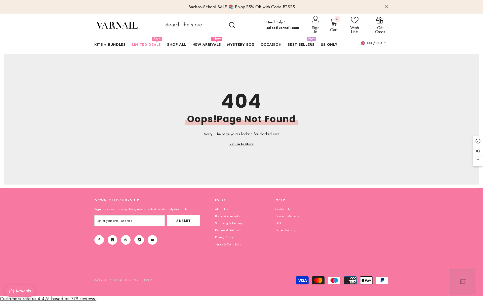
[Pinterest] (126, 240)
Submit (183, 220)
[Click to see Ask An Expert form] (462, 281)
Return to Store (241, 144)
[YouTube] (152, 240)
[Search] (200, 25)
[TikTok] (139, 240)
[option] (241, 7)
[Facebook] (99, 240)
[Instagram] (112, 240)
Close (386, 7)
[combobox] (193, 25)
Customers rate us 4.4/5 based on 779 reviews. (48, 298)
